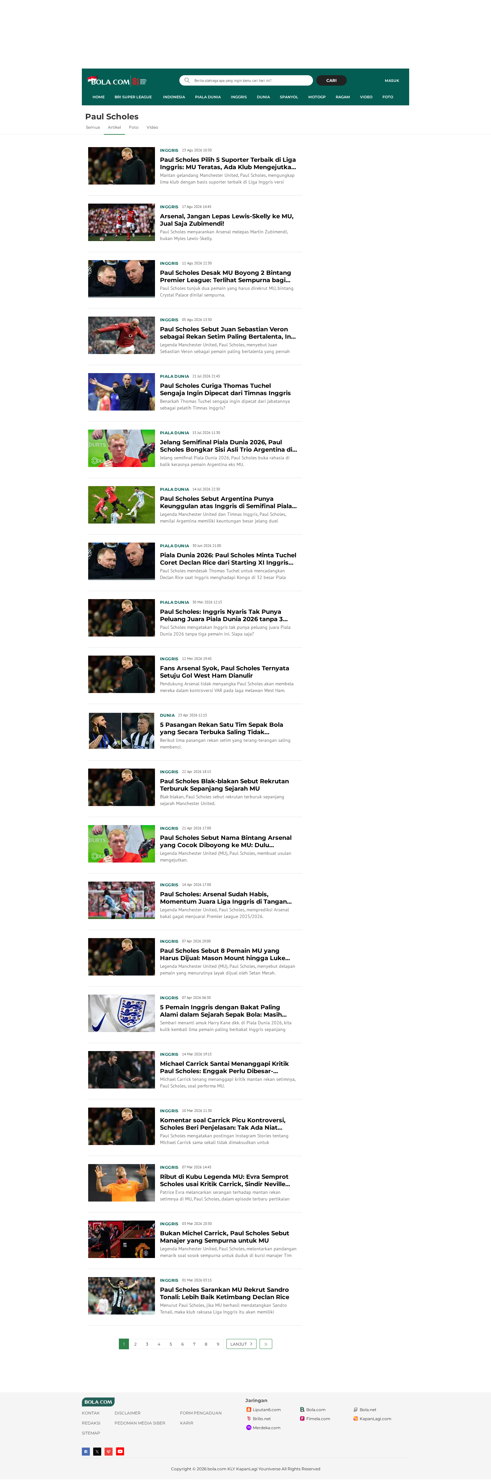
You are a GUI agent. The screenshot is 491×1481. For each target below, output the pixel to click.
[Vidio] (109, 1452)
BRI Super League (133, 97)
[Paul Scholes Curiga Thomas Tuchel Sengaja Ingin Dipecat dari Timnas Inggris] (121, 391)
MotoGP (317, 97)
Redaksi (91, 1423)
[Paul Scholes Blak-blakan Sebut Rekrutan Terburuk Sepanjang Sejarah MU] (121, 787)
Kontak (91, 1412)
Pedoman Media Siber (140, 1423)
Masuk (392, 80)
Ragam (343, 97)
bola (117, 81)
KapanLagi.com (375, 1418)
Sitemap (91, 1433)
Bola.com (316, 1409)
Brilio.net (262, 1418)
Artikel (114, 127)
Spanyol (289, 97)
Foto (387, 97)
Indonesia (174, 97)
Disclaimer (128, 1412)
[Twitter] (97, 1452)
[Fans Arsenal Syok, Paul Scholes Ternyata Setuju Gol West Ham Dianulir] (121, 674)
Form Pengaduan (201, 1412)
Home (99, 97)
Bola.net (368, 1409)
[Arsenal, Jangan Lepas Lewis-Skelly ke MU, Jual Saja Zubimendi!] (121, 222)
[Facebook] (86, 1452)
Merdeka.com (267, 1427)
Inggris (239, 97)
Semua (93, 127)
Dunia (263, 97)
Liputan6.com (267, 1409)
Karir (186, 1423)
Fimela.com (318, 1418)
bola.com (216, 1468)
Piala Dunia (208, 97)
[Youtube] (120, 1451)
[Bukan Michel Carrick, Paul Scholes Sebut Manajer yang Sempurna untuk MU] (121, 1239)
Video (366, 97)
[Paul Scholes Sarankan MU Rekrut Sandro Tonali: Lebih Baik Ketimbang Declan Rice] (121, 1295)
